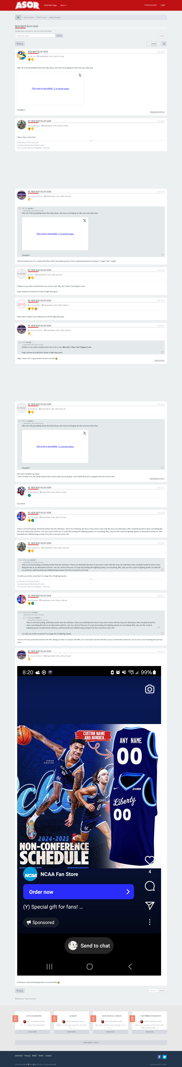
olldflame (34, 409)
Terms (41, 1055)
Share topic (153, 45)
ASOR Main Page (50, 5)
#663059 (161, 270)
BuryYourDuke (46, 31)
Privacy (28, 1055)
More (63, 5)
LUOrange (34, 517)
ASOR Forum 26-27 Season (111, 1016)
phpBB (54, 1064)
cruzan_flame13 (36, 196)
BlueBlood (154, 112)
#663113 (161, 595)
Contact (48, 1055)
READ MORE (33, 1032)
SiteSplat (40, 1064)
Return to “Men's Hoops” (26, 998)
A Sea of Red (35, 305)
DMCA (34, 1055)
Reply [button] (20, 44)
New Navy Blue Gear (26, 26)
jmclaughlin (154, 479)
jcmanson (29, 31)
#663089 (161, 543)
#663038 (161, 51)
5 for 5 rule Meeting (33, 1016)
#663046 (161, 121)
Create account (150, 5)
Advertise (19, 1055)
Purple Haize (35, 125)
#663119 (161, 651)
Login (163, 5)
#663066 (161, 404)
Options (153, 990)
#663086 (161, 512)
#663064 (161, 325)
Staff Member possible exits (150, 1016)
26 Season (73, 1016)
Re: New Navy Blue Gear (39, 121)
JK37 (32, 274)
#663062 (161, 300)
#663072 (161, 487)
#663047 (161, 191)
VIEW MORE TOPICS (91, 1042)
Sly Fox (37, 31)
